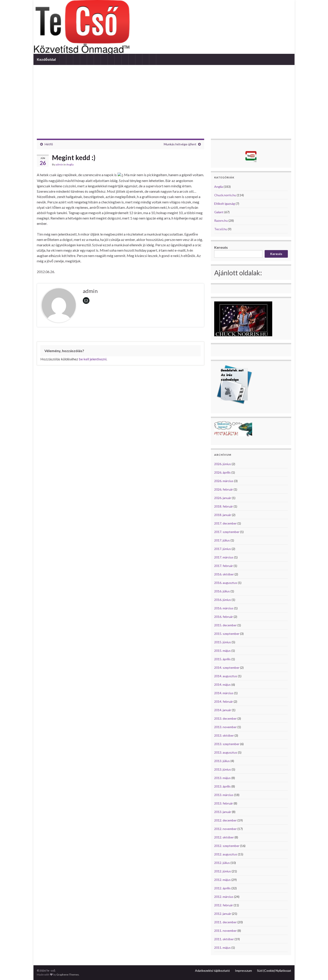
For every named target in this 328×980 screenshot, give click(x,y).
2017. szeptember (226, 532)
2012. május (222, 880)
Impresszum (243, 970)
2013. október (224, 735)
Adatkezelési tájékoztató (212, 970)
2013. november (225, 727)
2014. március (223, 693)
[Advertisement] (164, 98)
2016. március (223, 608)
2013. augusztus (225, 752)
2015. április (222, 659)
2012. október (224, 837)
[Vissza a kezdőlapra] (164, 27)
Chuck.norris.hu (225, 195)
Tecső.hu (220, 229)
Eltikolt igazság (224, 203)
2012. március (223, 897)
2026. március (223, 481)
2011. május (222, 947)
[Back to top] (318, 970)
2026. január (222, 498)
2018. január (222, 515)
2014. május (222, 684)
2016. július (222, 591)
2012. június (222, 871)
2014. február (223, 701)
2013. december (225, 718)
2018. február (223, 506)
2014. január (222, 710)
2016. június (222, 600)
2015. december (225, 625)
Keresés (221, 247)
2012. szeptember (226, 846)
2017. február (223, 566)
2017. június (222, 549)
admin (59, 164)
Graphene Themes (67, 974)
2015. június (222, 642)
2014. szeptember (226, 667)
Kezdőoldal (46, 59)
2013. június (222, 769)
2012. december (225, 820)
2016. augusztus (225, 583)
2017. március (223, 557)
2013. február (223, 803)
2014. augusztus (225, 676)
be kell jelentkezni (92, 359)
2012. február (223, 905)
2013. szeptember (226, 744)
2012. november (225, 829)
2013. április (222, 786)
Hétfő (49, 144)
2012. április (222, 888)
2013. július (222, 761)
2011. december (225, 922)
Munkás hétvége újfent (180, 144)
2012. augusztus (225, 854)
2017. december (225, 523)
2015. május (222, 650)
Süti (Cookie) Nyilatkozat (274, 970)
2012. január (222, 913)
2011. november (225, 930)
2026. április (222, 472)
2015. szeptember (226, 633)
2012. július (222, 863)
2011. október (224, 939)
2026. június (222, 464)
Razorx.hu (221, 220)
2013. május (222, 778)
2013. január (222, 812)
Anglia (70, 164)
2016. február (223, 617)
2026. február (223, 489)
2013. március (223, 795)
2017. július (222, 540)
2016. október (224, 574)
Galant (219, 212)
